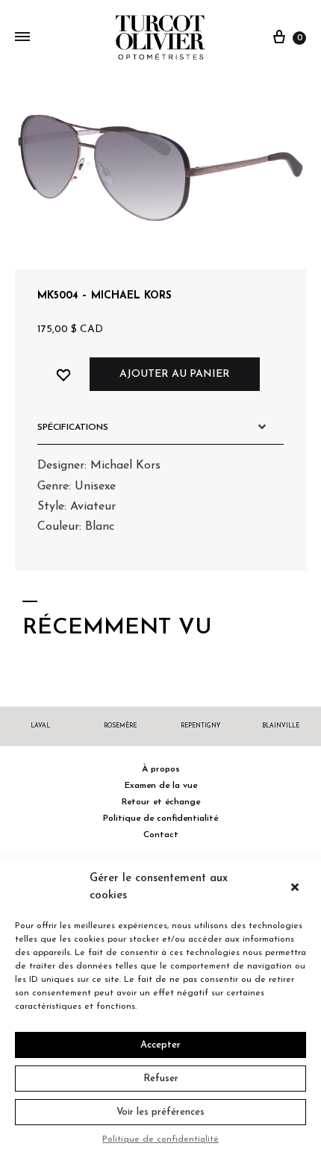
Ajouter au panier (174, 374)
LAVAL (40, 726)
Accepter (160, 1045)
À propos (161, 769)
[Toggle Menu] (22, 38)
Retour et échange (161, 802)
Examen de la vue (161, 785)
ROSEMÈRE (120, 726)
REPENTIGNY (200, 726)
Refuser (160, 1078)
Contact (160, 834)
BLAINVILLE (280, 726)
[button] (298, 887)
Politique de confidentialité (160, 1139)
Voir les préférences (160, 1112)
